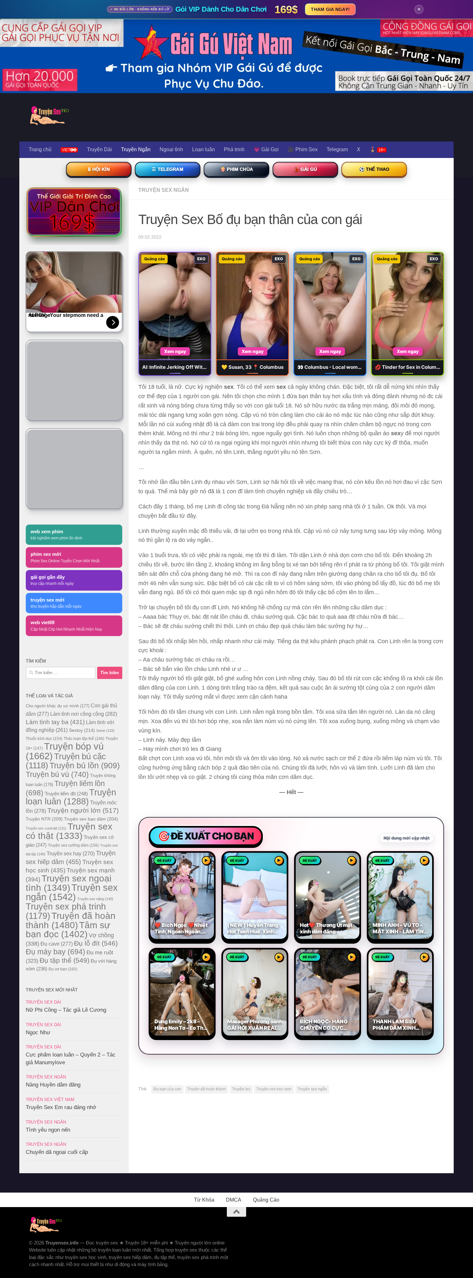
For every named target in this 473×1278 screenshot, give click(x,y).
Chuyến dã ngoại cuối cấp (57, 1152)
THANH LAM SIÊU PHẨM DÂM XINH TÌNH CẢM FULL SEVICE (395, 1024)
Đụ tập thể (64, 960)
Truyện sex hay (71, 853)
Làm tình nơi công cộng (83, 714)
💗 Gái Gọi (266, 149)
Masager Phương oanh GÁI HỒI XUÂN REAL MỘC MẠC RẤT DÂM (255, 1024)
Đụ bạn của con (167, 1089)
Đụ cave (57, 944)
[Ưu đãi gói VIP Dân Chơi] (74, 212)
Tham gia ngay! (330, 9)
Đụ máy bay (55, 952)
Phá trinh (234, 149)
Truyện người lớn (83, 810)
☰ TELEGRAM (167, 169)
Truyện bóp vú (65, 751)
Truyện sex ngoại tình (68, 883)
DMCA (233, 1200)
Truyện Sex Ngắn (163, 190)
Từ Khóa (204, 1200)
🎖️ (377, 149)
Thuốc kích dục (44, 738)
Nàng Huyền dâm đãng (53, 1085)
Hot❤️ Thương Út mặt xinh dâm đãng (326, 928)
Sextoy (82, 730)
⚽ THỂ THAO (374, 169)
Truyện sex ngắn (312, 1089)
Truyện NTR (44, 818)
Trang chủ (40, 149)
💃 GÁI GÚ (305, 169)
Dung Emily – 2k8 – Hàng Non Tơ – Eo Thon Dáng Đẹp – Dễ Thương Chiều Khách (181, 1024)
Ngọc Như (38, 1032)
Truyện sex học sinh (274, 1089)
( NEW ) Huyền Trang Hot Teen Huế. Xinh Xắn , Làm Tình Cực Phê (252, 928)
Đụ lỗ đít (96, 943)
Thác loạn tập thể (84, 738)
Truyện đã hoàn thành (206, 1089)
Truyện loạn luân (71, 796)
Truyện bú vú (57, 774)
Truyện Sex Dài (43, 1002)
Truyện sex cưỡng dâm (73, 845)
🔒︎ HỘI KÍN (98, 169)
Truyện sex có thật (69, 831)
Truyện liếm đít (66, 793)
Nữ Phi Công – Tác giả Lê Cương (66, 1010)
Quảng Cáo (266, 1200)
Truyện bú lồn (85, 765)
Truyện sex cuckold (46, 828)
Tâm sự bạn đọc (68, 929)
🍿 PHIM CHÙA (236, 169)
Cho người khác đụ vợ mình (57, 705)
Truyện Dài (99, 149)
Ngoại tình (171, 149)
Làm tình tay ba (55, 721)
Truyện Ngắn (136, 149)
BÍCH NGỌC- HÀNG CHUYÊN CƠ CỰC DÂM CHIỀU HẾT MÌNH (327, 1024)
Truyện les (241, 1089)
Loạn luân (203, 149)
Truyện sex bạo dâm (91, 818)
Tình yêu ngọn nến (48, 1130)
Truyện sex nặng (95, 899)
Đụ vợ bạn (63, 969)
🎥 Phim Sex (303, 149)
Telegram (337, 149)
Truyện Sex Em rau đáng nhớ (61, 1107)
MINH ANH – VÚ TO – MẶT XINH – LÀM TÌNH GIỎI (400, 928)
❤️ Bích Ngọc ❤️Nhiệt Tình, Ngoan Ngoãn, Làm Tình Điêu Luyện (181, 928)
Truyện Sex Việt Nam (50, 1099)
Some (105, 730)
